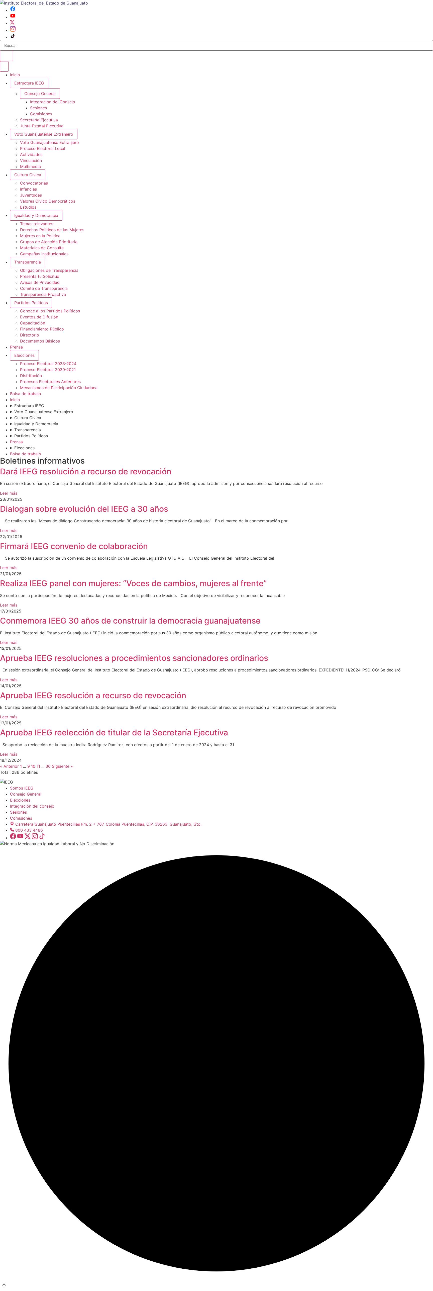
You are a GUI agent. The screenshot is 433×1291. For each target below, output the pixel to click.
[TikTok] (13, 37)
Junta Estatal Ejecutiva (41, 125)
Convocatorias (34, 183)
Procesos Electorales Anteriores (50, 381)
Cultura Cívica (27, 174)
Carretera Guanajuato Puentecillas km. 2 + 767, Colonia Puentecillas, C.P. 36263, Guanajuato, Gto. (108, 824)
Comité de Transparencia (44, 288)
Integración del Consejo (52, 101)
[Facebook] (13, 10)
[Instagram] (13, 30)
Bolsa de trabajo (25, 393)
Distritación (31, 375)
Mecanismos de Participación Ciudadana (58, 387)
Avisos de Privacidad (40, 282)
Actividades (31, 154)
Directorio (29, 334)
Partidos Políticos (31, 302)
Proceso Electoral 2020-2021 (48, 369)
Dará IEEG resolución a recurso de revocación (85, 471)
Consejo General (25, 794)
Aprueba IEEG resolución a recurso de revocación (93, 695)
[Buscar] (6, 56)
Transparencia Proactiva (43, 294)
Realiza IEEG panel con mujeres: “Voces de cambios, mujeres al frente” (133, 583)
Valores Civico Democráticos (47, 201)
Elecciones (24, 355)
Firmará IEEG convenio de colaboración (74, 546)
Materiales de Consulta (42, 247)
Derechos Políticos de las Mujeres (52, 229)
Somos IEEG (21, 788)
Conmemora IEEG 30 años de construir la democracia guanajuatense (130, 621)
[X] (12, 23)
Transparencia (27, 262)
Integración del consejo (32, 806)
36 (48, 766)
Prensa (16, 347)
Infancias (28, 189)
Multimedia (30, 166)
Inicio (15, 74)
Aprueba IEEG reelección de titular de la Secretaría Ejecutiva (114, 732)
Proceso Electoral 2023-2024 (48, 363)
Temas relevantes (36, 223)
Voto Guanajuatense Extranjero (43, 134)
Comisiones (41, 113)
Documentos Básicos (40, 340)
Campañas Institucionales (44, 253)
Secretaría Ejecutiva (39, 119)
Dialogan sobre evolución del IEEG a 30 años (84, 509)
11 (39, 766)
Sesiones (38, 107)
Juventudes (31, 195)
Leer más (8, 493)
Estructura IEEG (29, 82)
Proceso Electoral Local (42, 148)
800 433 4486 (29, 830)
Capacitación (32, 322)
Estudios (28, 207)
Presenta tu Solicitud (39, 276)
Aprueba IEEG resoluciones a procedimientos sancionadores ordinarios (134, 658)
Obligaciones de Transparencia (49, 270)
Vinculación (31, 160)
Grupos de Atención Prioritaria (48, 241)
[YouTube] (13, 17)
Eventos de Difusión (39, 316)
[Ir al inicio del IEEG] (44, 3)
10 (34, 766)
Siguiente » (62, 766)
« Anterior (10, 766)
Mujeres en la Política (40, 235)
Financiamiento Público (42, 328)
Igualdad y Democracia (36, 215)
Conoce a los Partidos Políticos (50, 310)
